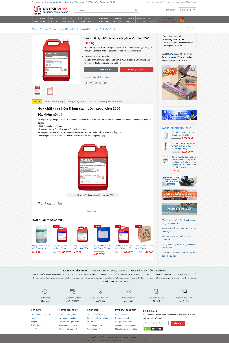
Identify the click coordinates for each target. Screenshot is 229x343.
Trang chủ (36, 29)
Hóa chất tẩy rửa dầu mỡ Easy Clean (59, 2)
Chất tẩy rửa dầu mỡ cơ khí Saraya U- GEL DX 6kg (144, 247)
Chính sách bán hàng (170, 2)
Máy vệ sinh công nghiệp (68, 20)
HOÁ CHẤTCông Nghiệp (40, 20)
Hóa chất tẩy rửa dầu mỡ (105, 29)
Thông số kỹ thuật (76, 101)
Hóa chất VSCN (121, 314)
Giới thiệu (150, 2)
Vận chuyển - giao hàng (69, 322)
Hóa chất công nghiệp (53, 29)
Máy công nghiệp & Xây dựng (86, 20)
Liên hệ (158, 2)
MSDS (92, 101)
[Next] (76, 59)
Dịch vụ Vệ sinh (141, 20)
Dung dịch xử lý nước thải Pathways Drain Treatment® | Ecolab (41, 247)
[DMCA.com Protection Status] (153, 329)
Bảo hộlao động (117, 20)
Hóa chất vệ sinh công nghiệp (78, 29)
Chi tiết (122, 63)
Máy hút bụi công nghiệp (125, 326)
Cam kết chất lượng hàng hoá (99, 318)
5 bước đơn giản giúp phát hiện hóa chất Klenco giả (179, 230)
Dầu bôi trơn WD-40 (107, 2)
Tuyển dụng (36, 325)
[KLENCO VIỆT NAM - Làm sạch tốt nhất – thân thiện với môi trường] (51, 10)
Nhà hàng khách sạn (104, 20)
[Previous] (36, 59)
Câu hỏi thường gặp (67, 314)
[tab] (37, 101)
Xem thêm (91, 211)
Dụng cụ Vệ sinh (54, 20)
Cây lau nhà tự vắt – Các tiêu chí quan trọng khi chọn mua (178, 221)
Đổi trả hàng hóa (94, 329)
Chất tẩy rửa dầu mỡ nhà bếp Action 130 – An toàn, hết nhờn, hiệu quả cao (124, 247)
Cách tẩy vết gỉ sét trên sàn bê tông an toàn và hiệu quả (178, 254)
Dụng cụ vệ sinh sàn (123, 322)
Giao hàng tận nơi (94, 326)
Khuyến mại (36, 322)
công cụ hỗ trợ (129, 20)
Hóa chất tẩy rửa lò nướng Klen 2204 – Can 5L (82, 247)
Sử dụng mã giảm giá (68, 329)
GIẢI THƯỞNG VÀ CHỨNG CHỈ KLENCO (176, 238)
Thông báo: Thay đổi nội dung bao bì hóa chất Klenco (179, 246)
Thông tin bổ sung (53, 101)
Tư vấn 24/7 (92, 322)
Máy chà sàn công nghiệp (126, 329)
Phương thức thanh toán (69, 325)
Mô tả (37, 101)
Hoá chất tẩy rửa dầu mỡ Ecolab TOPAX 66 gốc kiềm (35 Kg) (103, 247)
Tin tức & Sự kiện (152, 20)
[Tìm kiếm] (136, 10)
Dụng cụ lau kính (122, 318)
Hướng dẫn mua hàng (110, 101)
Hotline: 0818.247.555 (188, 2)
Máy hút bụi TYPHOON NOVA (86, 2)
